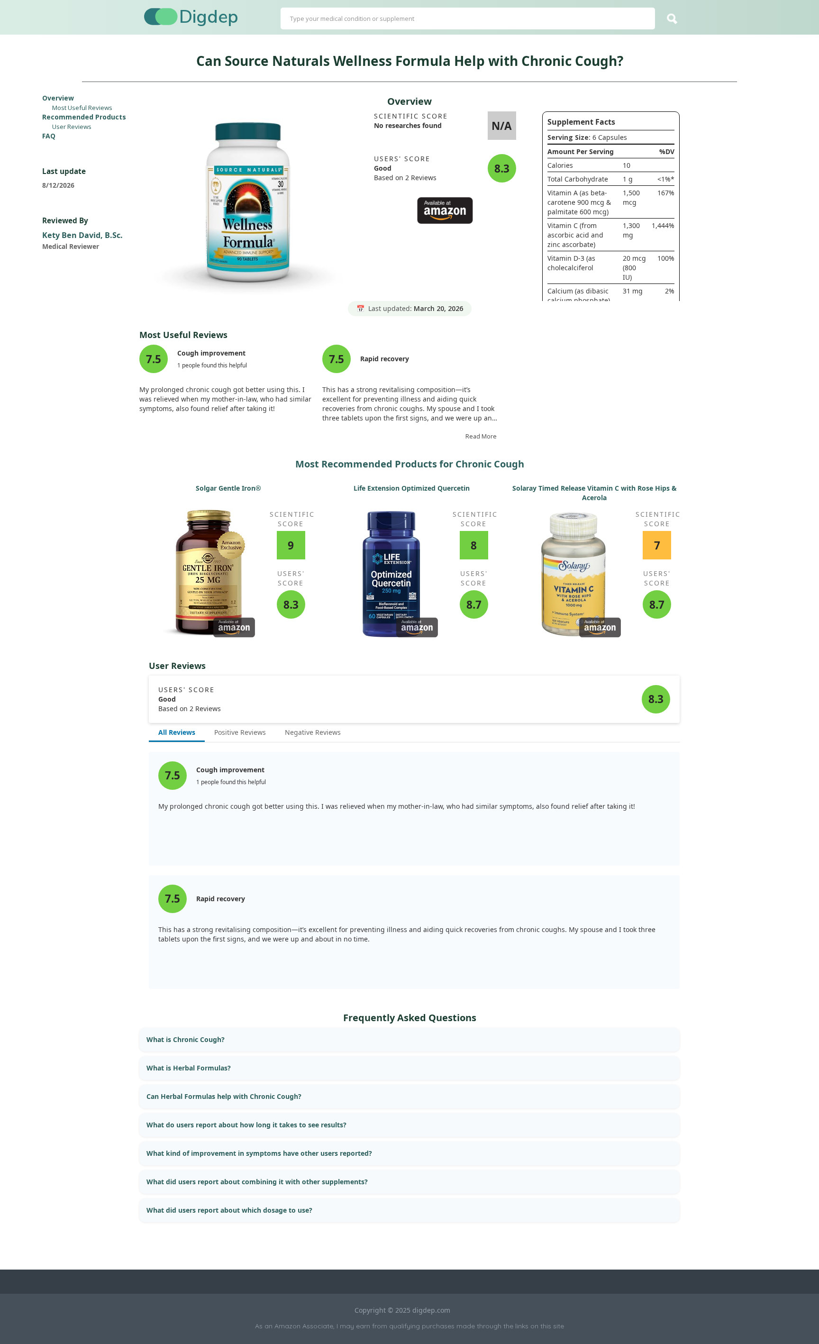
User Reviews (71, 126)
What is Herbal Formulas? (188, 1067)
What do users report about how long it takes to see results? (246, 1124)
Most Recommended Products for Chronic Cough (409, 463)
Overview (58, 97)
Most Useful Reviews (82, 107)
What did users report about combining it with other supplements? (257, 1181)
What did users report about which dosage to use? (229, 1210)
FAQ (48, 135)
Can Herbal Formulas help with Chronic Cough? (223, 1096)
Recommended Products (84, 116)
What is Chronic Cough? (185, 1039)
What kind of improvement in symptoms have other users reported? (259, 1153)
